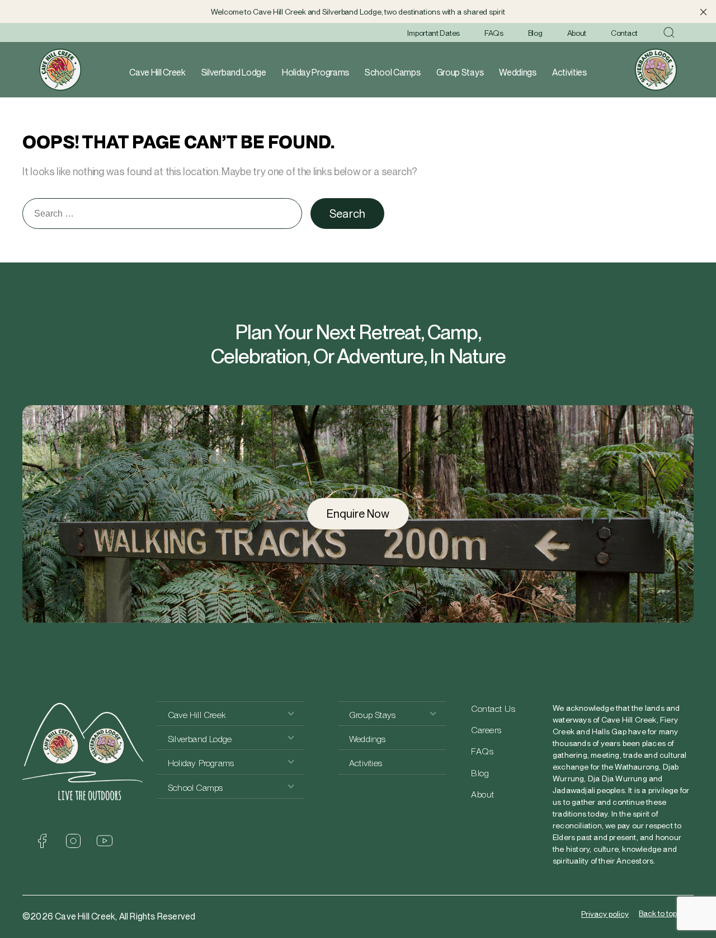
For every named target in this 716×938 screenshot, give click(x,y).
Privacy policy (605, 913)
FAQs (493, 33)
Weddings (517, 72)
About (577, 33)
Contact (624, 33)
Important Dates (433, 33)
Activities (569, 72)
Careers (486, 730)
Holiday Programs (315, 72)
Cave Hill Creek (157, 72)
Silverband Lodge (233, 72)
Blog (535, 33)
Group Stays (460, 72)
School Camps (392, 72)
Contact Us (493, 709)
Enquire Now (358, 513)
